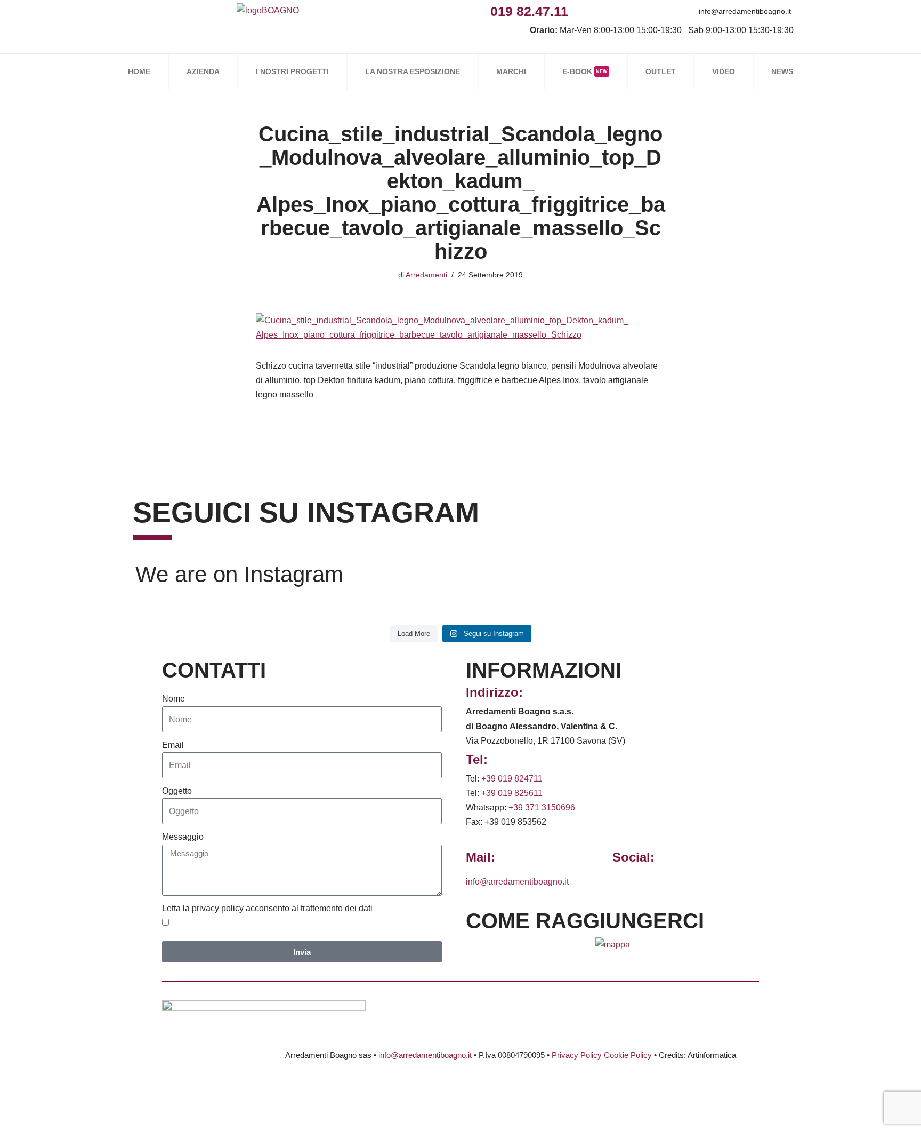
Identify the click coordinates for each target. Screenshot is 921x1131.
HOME (139, 71)
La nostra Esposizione (412, 71)
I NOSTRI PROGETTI (292, 71)
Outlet (660, 71)
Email (173, 745)
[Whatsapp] (628, 11)
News (782, 71)
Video (723, 71)
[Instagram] (604, 11)
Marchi (511, 71)
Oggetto (177, 790)
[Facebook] (580, 11)
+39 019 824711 (512, 778)
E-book (585, 71)
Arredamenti (426, 274)
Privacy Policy (577, 1055)
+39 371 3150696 (541, 807)
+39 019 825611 (512, 793)
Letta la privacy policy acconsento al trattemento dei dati (267, 908)
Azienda (203, 71)
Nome (173, 698)
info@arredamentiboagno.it (745, 11)
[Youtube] (652, 11)
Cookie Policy (628, 1055)
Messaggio (183, 836)
